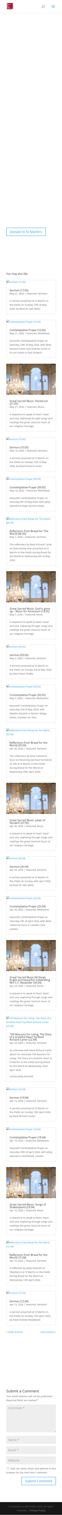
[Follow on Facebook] (11, 215)
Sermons (42, 293)
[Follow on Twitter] (24, 215)
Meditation (44, 333)
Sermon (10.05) (19, 447)
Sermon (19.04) (19, 1097)
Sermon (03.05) (19, 655)
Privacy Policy (37, 1510)
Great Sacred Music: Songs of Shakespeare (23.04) (28, 1206)
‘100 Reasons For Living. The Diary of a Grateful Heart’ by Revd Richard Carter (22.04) (31, 1036)
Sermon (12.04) (19, 1301)
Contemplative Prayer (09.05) (28, 487)
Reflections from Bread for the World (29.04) (28, 744)
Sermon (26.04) (19, 866)
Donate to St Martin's (26, 231)
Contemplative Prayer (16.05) (28, 330)
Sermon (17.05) (19, 290)
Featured (32, 293)
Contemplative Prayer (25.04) (28, 906)
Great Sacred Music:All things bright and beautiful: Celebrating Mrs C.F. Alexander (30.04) (30, 979)
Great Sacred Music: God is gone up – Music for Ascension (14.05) (30, 610)
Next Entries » (48, 1332)
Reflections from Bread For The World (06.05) (29, 532)
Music (41, 406)
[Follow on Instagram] (18, 215)
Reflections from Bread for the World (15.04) (28, 1256)
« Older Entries (14, 1332)
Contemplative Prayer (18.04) (28, 1137)
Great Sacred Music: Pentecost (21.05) (29, 402)
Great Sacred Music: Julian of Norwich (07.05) (27, 821)
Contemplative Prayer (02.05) (28, 695)
